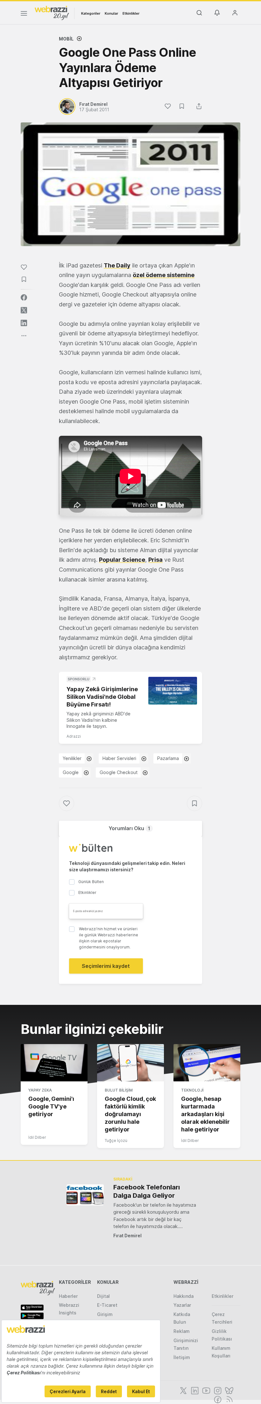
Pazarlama (168, 758)
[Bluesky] (228, 1390)
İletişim (181, 1357)
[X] (183, 1390)
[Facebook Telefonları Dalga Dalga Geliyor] (85, 1194)
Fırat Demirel (127, 1235)
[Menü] (24, 14)
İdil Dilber (37, 1137)
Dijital (103, 1296)
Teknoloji (192, 1090)
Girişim (105, 1314)
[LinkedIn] (194, 1390)
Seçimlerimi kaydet (106, 966)
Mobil (66, 38)
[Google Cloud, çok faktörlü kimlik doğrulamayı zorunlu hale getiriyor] (130, 1063)
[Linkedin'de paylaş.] (24, 323)
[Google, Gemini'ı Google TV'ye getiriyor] (54, 1063)
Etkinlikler (131, 13)
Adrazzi (74, 736)
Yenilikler (72, 758)
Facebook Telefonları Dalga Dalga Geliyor (146, 1191)
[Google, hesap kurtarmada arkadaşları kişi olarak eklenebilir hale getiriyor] (206, 1063)
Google (71, 772)
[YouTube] (205, 1390)
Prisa (155, 559)
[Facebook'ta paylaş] (24, 297)
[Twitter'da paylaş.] (24, 310)
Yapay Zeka (40, 1090)
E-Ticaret (107, 1305)
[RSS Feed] (228, 1399)
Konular (111, 13)
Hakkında (183, 1296)
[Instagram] (217, 1390)
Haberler (68, 1296)
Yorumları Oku (129, 828)
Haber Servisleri (119, 758)
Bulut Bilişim (119, 1090)
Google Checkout (119, 772)
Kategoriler (90, 13)
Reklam (181, 1331)
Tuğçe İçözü (116, 1140)
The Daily (117, 265)
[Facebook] (217, 1399)
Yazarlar (182, 1305)
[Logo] (52, 12)
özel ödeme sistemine (163, 275)
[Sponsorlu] (172, 690)
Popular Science (122, 559)
